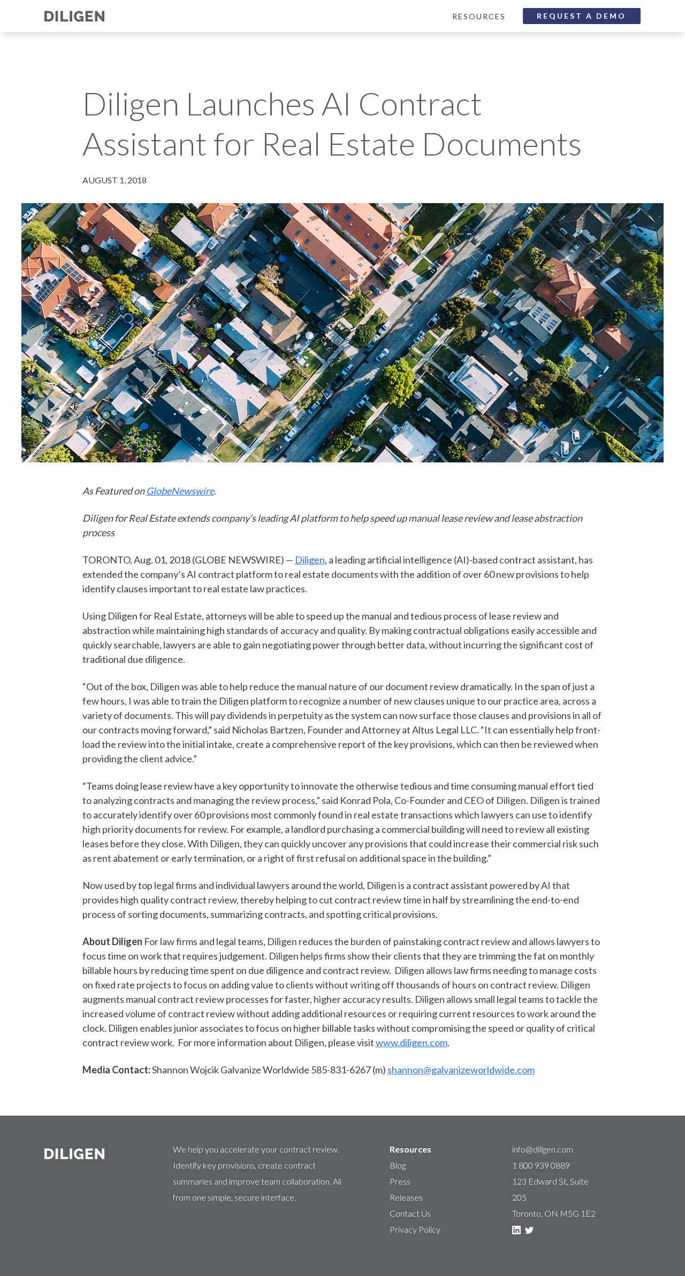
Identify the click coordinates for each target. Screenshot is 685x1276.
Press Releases (406, 1189)
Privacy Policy (415, 1229)
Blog (398, 1165)
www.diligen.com (411, 1042)
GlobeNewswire (180, 491)
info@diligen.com (542, 1149)
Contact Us (410, 1213)
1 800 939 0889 (541, 1165)
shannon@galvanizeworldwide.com (461, 1070)
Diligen (310, 560)
